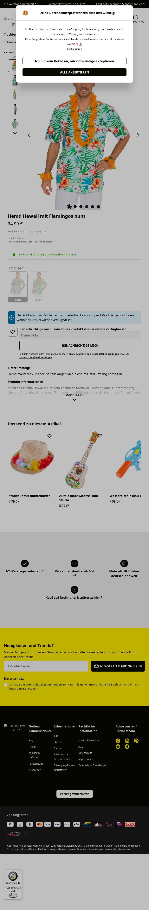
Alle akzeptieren (74, 72)
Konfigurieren (74, 49)
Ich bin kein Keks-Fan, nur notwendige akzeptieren (74, 61)
